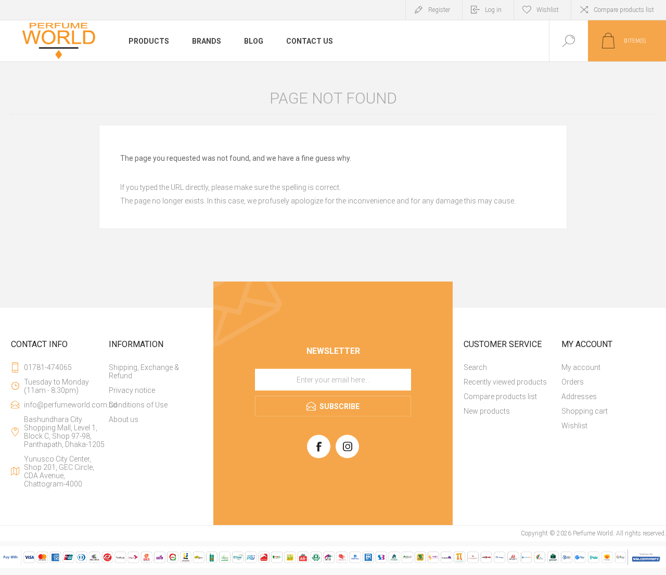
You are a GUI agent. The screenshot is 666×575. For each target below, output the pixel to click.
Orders (572, 382)
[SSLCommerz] (333, 566)
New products (487, 411)
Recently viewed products (505, 382)
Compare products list (624, 10)
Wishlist (574, 425)
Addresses (579, 396)
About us (123, 419)
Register (439, 10)
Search (475, 367)
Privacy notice (132, 390)
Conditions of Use (138, 405)
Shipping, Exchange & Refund (144, 371)
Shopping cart (584, 411)
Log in (493, 10)
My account (580, 367)
